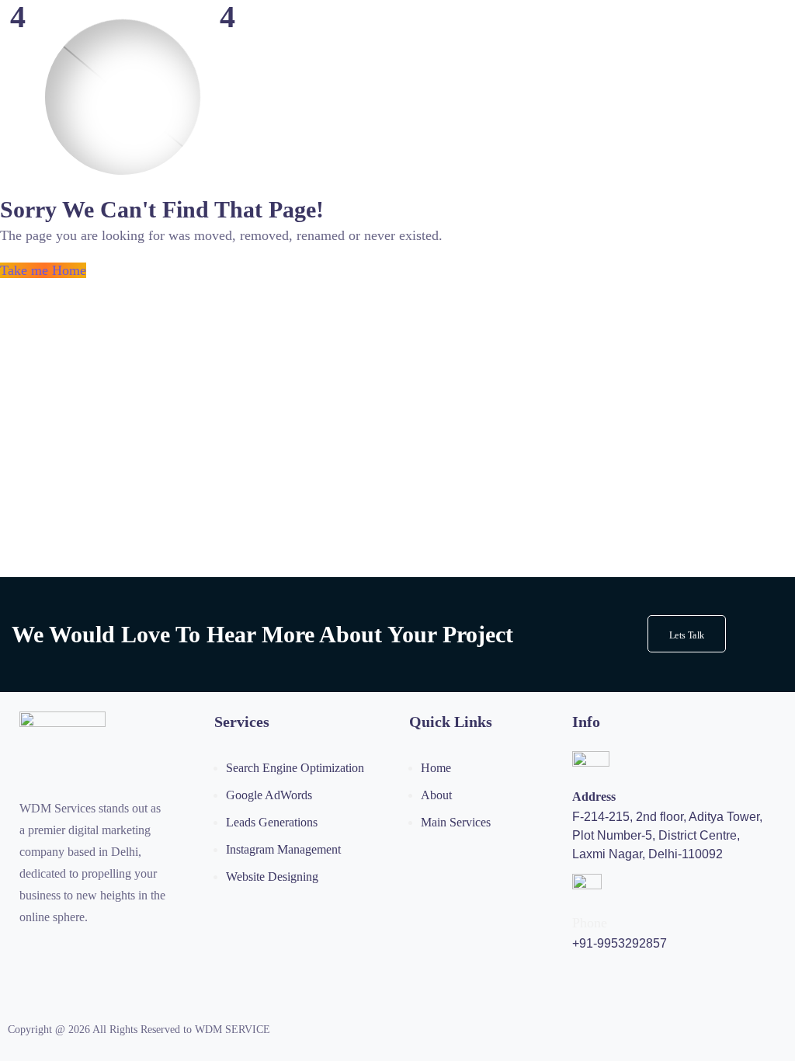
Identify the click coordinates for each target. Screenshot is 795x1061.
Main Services (456, 822)
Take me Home (43, 270)
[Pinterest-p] (89, 950)
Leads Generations (272, 822)
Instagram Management (283, 849)
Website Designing (272, 876)
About (436, 795)
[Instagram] (25, 950)
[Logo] (62, 721)
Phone (589, 923)
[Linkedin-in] (121, 950)
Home (436, 767)
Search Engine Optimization (295, 767)
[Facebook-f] (57, 950)
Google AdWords (269, 795)
